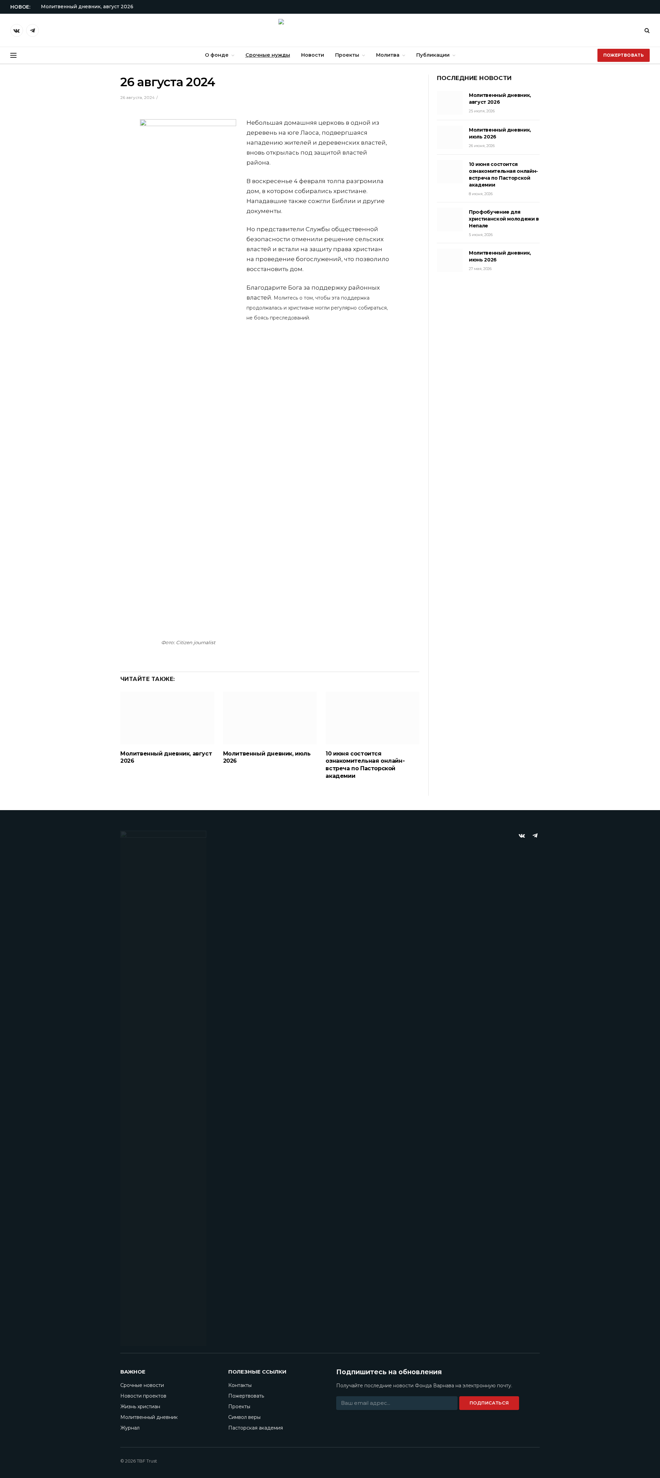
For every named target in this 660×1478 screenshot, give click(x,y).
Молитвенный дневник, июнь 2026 (500, 256)
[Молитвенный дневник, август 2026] (167, 718)
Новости (312, 55)
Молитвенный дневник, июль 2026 (267, 757)
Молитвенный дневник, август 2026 (87, 6)
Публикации (433, 55)
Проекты (347, 55)
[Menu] (13, 55)
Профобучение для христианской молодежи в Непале (504, 219)
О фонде (217, 55)
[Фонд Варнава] (330, 30)
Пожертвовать (623, 55)
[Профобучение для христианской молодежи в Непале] (450, 219)
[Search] (646, 30)
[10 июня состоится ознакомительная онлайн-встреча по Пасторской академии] (372, 718)
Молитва (387, 55)
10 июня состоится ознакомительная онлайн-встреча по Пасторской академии (365, 764)
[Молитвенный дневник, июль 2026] (270, 718)
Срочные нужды (267, 55)
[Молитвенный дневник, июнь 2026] (450, 260)
